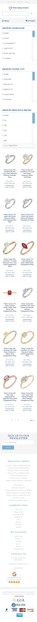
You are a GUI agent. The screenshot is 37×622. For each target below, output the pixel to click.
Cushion (7, 99)
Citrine (6, 58)
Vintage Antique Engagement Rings (19, 465)
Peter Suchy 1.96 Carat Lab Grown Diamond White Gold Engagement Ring (9, 218)
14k (5, 135)
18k (5, 140)
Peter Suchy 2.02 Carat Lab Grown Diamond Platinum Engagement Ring (27, 217)
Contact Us (18, 539)
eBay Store (18, 517)
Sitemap (18, 527)
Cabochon (8, 94)
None (6, 33)
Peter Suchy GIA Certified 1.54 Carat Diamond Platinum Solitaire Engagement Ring (27, 307)
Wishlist (18, 541)
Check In (20, 2)
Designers (18, 525)
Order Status (18, 536)
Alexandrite (9, 43)
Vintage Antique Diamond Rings (18, 470)
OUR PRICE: (10, 181)
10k (5, 125)
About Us (18, 509)
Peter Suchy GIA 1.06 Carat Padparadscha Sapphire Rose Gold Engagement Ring (10, 396)
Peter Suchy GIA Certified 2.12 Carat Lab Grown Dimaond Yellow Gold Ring (27, 173)
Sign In (27, 2)
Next (31, 420)
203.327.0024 (18, 568)
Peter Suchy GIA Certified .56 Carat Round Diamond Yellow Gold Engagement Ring (10, 352)
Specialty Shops (18, 515)
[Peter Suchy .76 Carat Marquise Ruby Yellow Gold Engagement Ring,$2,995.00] (27, 248)
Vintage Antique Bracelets (18, 478)
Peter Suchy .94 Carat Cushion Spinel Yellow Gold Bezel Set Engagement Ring (9, 307)
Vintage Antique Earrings (18, 475)
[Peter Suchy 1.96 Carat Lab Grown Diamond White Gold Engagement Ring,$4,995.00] (9, 203)
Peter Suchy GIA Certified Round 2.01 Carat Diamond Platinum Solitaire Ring (10, 173)
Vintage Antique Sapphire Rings (18, 468)
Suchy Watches (19, 485)
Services (18, 522)
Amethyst (8, 48)
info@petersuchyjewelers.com (18, 564)
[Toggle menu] (3, 20)
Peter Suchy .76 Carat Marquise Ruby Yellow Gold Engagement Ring (27, 262)
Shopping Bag (18, 549)
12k (5, 130)
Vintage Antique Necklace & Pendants (18, 481)
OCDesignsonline (19, 596)
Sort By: (5, 145)
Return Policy (18, 512)
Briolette (8, 89)
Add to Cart (9, 187)
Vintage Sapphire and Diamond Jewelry (18, 490)
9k (4, 120)
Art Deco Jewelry (18, 498)
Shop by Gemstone (18, 488)
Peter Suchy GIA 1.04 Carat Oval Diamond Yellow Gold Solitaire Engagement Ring (27, 396)
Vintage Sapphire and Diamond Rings (18, 493)
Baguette (8, 84)
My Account (11, 2)
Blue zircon (9, 53)
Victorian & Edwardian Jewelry (18, 500)
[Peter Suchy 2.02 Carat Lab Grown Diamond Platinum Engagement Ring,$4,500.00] (27, 203)
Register (18, 546)
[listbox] (15, 145)
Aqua (6, 38)
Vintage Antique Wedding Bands (18, 473)
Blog (18, 520)
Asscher (7, 79)
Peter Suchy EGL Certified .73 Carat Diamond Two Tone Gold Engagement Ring (10, 262)
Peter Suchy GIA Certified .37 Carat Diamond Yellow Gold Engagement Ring (27, 352)
